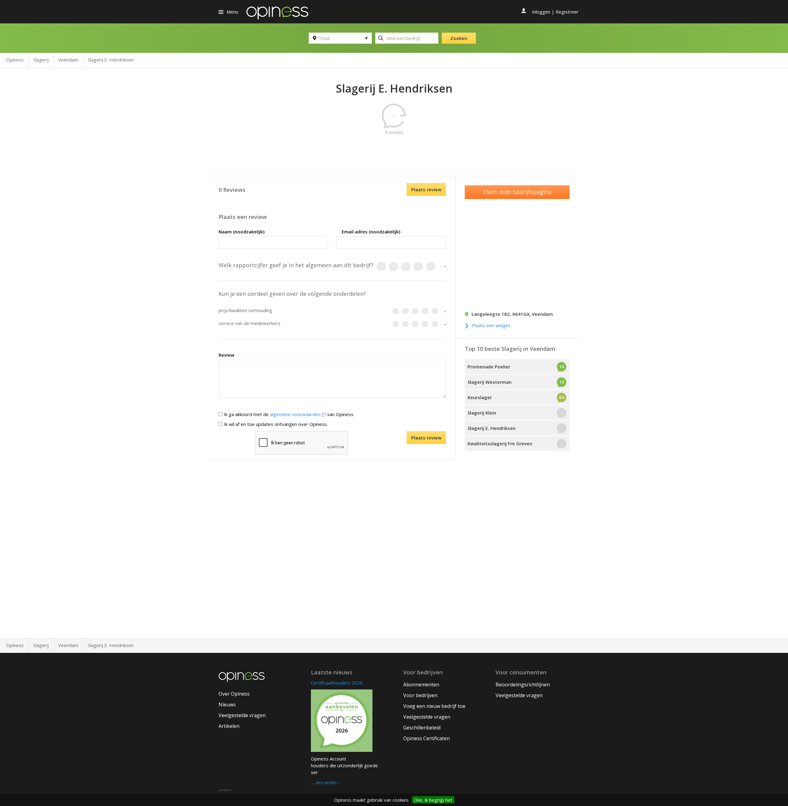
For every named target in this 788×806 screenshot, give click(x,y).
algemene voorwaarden (296, 414)
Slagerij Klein (482, 413)
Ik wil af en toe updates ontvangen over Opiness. (275, 424)
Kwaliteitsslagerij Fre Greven (500, 443)
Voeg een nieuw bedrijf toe (434, 706)
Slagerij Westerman (490, 382)
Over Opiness (234, 693)
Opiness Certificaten (426, 738)
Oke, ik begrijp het (433, 800)
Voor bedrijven (420, 695)
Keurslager (480, 397)
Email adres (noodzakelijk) (371, 231)
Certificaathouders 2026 (337, 683)
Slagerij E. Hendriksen (492, 428)
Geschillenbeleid (421, 727)
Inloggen (541, 12)
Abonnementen (421, 684)
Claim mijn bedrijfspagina (517, 192)
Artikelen (229, 726)
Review (226, 355)
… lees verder (324, 782)
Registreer (567, 12)
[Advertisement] (394, 149)
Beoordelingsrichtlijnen (523, 684)
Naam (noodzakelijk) (241, 231)
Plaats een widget (491, 325)
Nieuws (227, 704)
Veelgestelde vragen (242, 715)
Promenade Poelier (489, 366)
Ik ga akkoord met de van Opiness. (288, 414)
